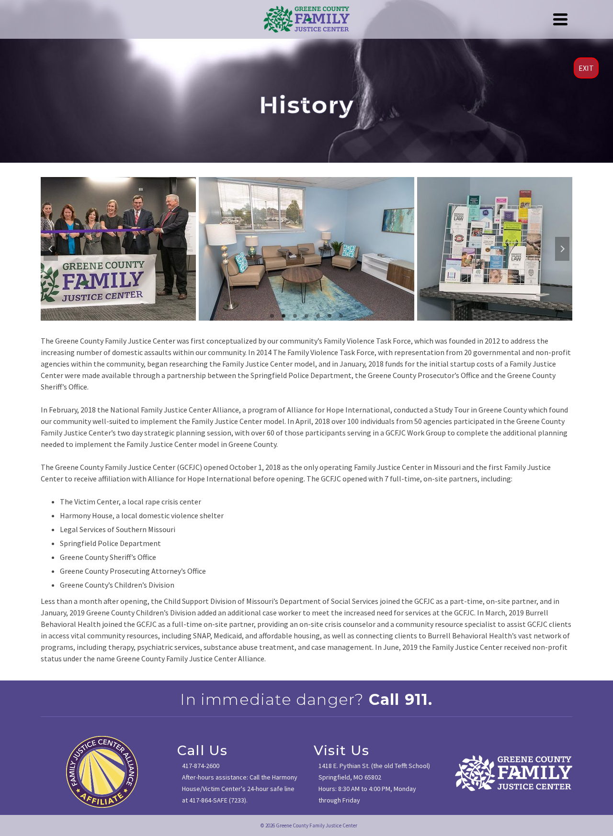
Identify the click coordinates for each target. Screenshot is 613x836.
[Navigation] (560, 19)
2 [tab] (283, 316)
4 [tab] (306, 316)
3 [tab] (295, 316)
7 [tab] (341, 316)
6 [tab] (329, 316)
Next (562, 249)
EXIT (586, 68)
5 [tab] (318, 316)
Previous (51, 249)
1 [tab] (272, 316)
